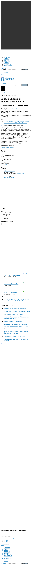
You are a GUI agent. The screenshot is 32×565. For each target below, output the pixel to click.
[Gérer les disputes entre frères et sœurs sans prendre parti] (17, 314)
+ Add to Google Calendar (7, 147)
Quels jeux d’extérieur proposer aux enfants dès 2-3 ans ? (16, 332)
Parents (6, 63)
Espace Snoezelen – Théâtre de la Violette (15, 123)
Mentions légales (8, 541)
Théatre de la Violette (9, 171)
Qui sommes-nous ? (9, 539)
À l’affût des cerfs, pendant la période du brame (16, 121)
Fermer (2, 545)
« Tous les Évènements (7, 92)
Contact (6, 540)
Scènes (6, 60)
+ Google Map (20, 173)
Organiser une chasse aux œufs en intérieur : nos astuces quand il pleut (16, 325)
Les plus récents (8, 558)
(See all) (14, 109)
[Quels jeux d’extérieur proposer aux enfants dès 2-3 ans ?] (17, 329)
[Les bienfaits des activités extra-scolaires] (17, 308)
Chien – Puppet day (10, 292)
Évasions (7, 61)
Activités (7, 57)
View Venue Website (9, 177)
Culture (6, 59)
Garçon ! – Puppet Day (11, 284)
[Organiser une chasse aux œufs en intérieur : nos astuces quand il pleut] (17, 321)
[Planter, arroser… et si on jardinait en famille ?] (17, 336)
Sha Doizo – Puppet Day (12, 275)
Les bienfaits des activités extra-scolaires (17, 311)
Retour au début (5, 544)
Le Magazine (8, 65)
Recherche (24, 69)
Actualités (7, 64)
